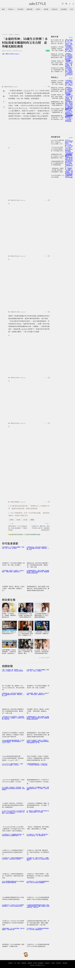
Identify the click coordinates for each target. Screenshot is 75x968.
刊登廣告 (10, 963)
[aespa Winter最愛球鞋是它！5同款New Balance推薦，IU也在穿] (13, 770)
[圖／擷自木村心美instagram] (29, 172)
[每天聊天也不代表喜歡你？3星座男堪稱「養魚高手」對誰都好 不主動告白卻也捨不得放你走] (13, 723)
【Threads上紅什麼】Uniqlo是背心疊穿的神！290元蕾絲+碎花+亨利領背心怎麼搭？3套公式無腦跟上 (13, 829)
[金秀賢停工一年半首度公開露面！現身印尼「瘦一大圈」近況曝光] (13, 554)
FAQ (15, 963)
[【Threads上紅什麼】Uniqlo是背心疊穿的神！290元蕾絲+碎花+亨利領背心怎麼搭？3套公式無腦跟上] (13, 818)
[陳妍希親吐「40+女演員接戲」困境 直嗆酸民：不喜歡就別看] (13, 935)
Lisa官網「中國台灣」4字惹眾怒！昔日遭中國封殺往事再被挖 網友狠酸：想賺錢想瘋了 (42, 651)
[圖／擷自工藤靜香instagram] (29, 463)
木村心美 (25, 519)
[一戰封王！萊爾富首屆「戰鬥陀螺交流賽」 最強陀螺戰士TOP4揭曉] (38, 818)
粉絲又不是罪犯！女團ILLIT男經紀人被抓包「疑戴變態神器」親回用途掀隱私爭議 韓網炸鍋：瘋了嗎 (38, 758)
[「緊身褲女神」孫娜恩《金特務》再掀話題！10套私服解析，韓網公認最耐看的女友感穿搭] (69, 170)
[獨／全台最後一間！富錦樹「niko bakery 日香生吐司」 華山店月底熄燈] (13, 676)
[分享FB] (3, 91)
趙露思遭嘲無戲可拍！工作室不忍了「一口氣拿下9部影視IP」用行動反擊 (38, 782)
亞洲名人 (17, 34)
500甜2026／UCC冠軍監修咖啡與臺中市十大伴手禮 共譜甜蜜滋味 (38, 945)
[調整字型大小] (3, 107)
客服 (19, 963)
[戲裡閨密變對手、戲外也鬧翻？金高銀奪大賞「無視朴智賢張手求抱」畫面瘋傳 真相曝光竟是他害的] (38, 577)
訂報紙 (53, 963)
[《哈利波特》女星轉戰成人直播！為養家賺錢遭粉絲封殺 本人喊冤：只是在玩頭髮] (38, 794)
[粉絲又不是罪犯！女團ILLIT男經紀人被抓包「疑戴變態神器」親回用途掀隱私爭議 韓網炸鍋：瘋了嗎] (38, 747)
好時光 (38, 9)
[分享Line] (3, 96)
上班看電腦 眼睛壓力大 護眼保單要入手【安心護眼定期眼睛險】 (42, 615)
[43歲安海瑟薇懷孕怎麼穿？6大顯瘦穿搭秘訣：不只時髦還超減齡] (69, 163)
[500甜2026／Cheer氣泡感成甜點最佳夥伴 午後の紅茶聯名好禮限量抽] (38, 888)
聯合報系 (47, 963)
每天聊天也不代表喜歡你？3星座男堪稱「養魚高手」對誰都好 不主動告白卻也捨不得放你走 (25, 633)
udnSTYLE (4, 34)
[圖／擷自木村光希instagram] (26, 69)
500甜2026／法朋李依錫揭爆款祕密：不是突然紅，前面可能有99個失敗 (12, 876)
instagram (15, 87)
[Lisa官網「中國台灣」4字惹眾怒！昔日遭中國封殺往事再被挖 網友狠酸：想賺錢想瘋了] (13, 794)
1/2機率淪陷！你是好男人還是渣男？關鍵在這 (42, 632)
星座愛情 (64, 9)
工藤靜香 (32, 519)
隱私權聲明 (40, 963)
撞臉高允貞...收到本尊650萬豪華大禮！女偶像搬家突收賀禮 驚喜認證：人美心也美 (38, 565)
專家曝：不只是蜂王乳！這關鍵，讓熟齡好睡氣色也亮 (9, 615)
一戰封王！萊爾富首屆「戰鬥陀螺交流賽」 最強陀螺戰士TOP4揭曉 (38, 828)
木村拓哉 (11, 519)
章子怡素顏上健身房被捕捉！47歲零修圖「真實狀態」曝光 (25, 651)
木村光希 (18, 519)
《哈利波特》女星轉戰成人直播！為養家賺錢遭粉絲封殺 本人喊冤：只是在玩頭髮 (38, 805)
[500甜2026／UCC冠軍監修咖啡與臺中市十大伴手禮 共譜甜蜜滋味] (38, 935)
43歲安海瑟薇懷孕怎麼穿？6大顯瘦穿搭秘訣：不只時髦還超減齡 (57, 163)
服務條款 (30, 963)
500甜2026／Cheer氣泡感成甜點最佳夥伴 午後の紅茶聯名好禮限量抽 (38, 898)
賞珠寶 (46, 9)
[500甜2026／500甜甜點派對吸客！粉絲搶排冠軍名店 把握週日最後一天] (13, 841)
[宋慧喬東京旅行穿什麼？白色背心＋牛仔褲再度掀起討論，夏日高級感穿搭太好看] (69, 156)
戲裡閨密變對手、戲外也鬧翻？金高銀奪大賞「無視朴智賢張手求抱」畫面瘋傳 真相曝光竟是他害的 (38, 588)
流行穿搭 (20, 9)
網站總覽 (65, 963)
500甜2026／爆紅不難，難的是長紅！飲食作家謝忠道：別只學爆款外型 (38, 852)
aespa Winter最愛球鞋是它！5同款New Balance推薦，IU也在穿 (13, 781)
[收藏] (3, 101)
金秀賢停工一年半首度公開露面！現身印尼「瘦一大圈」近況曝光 (13, 564)
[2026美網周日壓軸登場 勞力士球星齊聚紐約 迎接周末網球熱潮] (13, 888)
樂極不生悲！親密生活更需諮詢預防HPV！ (9, 632)
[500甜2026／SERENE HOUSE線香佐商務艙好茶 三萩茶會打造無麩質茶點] (13, 912)
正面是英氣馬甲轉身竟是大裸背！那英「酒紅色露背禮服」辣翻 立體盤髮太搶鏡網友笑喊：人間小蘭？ (38, 923)
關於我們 (58, 963)
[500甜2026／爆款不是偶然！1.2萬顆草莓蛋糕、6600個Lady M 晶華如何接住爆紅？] (38, 865)
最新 (3, 9)
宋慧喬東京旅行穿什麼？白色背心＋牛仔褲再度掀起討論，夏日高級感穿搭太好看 (57, 156)
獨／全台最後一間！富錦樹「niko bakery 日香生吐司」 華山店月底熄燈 (13, 688)
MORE (70, 37)
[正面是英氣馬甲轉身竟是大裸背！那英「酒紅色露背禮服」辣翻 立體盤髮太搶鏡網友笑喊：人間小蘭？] (38, 912)
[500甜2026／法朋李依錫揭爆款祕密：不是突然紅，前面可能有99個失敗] (13, 865)
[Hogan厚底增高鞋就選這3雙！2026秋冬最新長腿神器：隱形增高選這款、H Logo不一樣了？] (13, 747)
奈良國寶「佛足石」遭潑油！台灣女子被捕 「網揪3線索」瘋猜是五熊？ (13, 588)
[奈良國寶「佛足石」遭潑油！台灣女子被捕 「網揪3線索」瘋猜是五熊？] (13, 577)
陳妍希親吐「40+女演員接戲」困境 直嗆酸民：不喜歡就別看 (13, 945)
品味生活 (54, 9)
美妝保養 (29, 9)
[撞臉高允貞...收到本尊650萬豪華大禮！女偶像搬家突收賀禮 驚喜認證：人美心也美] (38, 554)
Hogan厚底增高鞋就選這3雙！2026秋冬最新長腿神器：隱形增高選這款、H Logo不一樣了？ (13, 758)
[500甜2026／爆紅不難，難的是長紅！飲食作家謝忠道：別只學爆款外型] (38, 841)
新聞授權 (24, 963)
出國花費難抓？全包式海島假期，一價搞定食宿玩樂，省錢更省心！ (9, 651)
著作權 (35, 963)
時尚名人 (11, 9)
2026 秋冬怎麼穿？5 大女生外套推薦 (57, 176)
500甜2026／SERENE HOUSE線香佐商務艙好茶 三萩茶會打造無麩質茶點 (13, 923)
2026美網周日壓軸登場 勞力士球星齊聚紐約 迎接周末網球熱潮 (13, 898)
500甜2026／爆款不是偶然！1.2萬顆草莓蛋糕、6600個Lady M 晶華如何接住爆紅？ (38, 876)
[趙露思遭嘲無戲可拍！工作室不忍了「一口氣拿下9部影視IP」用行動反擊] (38, 770)
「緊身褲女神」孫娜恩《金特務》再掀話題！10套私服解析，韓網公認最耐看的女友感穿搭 (57, 170)
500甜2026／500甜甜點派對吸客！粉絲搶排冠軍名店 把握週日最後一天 (13, 852)
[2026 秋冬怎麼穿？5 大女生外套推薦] (69, 177)
